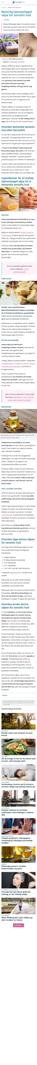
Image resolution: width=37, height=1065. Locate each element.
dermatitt (32, 141)
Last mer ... (19, 925)
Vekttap (4, 756)
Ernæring (4, 731)
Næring (3, 864)
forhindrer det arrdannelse (11, 366)
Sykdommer (5, 808)
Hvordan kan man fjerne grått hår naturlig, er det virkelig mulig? (16, 893)
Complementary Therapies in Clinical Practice (18, 364)
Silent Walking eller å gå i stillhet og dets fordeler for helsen (16, 919)
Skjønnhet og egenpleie (14, 7)
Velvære (3, 7)
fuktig (11, 170)
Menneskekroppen (7, 836)
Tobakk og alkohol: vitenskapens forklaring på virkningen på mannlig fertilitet (16, 840)
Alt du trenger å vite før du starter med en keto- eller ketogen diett (18, 760)
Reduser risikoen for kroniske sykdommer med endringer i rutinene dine (17, 812)
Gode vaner (5, 782)
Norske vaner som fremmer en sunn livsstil (17, 734)
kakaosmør (17, 573)
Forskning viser (7, 515)
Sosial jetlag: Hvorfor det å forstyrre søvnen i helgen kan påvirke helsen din (18, 785)
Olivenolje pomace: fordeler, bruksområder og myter (13, 867)
